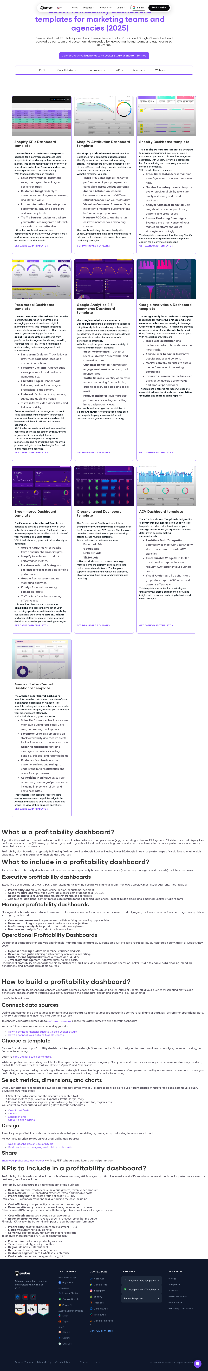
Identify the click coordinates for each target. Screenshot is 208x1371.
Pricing (74, 7)
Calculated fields (18, 1110)
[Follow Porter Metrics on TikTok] (33, 1297)
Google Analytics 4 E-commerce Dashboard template (96, 308)
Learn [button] (120, 7)
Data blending (17, 1117)
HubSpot (99, 1303)
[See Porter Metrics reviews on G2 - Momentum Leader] (20, 1310)
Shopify (98, 1297)
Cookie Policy (62, 1362)
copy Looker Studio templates (32, 1056)
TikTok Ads (100, 1315)
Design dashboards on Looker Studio (30, 1144)
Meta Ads (99, 1279)
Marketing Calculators (181, 1309)
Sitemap (84, 1362)
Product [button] (87, 7)
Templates (106, 7)
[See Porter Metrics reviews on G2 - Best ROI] (31, 1310)
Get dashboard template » (31, 245)
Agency (137, 70)
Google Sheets (70, 1299)
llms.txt (97, 1362)
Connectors (98, 1272)
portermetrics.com (59, 1021)
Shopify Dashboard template (164, 142)
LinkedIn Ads (101, 1309)
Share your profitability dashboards (23, 1160)
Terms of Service (24, 1362)
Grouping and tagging (21, 1120)
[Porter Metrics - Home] (46, 8)
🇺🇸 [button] (58, 7)
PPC (42, 70)
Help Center (175, 1303)
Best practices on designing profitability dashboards (40, 1147)
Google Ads (100, 1285)
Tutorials (173, 1291)
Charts (12, 1113)
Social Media (65, 70)
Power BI (67, 1305)
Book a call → (159, 7)
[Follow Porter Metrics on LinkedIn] (17, 1297)
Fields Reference (178, 1297)
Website (160, 70)
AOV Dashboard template (161, 511)
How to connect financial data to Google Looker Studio (42, 1031)
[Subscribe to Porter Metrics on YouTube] (25, 1297)
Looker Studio (70, 1293)
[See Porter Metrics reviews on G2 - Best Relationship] (43, 1310)
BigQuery (67, 1282)
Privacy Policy (44, 1362)
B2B (117, 70)
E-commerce (94, 70)
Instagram (99, 1291)
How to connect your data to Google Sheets (36, 1035)
